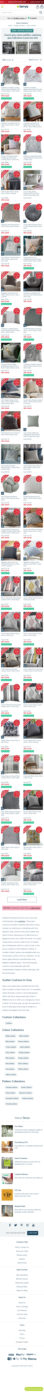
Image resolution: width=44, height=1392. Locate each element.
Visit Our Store (22, 1314)
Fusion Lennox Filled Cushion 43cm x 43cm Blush (32, 634)
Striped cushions (27, 1098)
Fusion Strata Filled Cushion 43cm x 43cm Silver (32, 813)
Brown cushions (23, 1042)
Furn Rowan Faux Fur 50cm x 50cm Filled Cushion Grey (10, 434)
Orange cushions (24, 1053)
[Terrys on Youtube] (33, 1226)
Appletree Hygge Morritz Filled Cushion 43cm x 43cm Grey (32, 564)
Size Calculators (22, 1275)
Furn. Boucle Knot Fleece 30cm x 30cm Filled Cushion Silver (10, 498)
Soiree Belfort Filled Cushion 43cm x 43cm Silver (32, 884)
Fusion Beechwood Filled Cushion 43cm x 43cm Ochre (10, 670)
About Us (22, 1303)
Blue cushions (10, 1042)
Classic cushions (26, 1087)
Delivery (22, 1259)
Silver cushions (23, 1064)
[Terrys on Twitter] (16, 1226)
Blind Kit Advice (22, 1279)
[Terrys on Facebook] (10, 1226)
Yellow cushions (11, 1075)
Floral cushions (10, 1093)
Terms (22, 1334)
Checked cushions (11, 1087)
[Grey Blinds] (35, 48)
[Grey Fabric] (8, 48)
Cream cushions (11, 1047)
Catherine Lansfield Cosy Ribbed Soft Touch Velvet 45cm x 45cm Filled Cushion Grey (32, 126)
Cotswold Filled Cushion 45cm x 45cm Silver (33, 777)
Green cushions (25, 1047)
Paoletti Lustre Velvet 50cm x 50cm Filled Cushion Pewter (10, 225)
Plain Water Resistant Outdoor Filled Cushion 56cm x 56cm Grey (10, 813)
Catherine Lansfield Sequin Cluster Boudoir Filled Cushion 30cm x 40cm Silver (10, 330)
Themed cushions (11, 1104)
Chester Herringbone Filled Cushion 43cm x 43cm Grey (10, 884)
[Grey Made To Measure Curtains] (22, 48)
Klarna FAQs (22, 1263)
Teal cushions (10, 1069)
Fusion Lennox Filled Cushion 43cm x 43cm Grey (32, 706)
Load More (22, 899)
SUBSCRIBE (32, 1233)
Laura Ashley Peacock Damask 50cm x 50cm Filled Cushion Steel (10, 467)
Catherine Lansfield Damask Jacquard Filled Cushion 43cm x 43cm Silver (32, 158)
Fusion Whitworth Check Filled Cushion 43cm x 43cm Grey (11, 706)
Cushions (9, 1023)
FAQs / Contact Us (22, 1247)
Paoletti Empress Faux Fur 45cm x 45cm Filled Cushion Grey (32, 498)
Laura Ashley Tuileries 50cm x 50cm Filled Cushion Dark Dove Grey (10, 259)
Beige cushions (10, 1036)
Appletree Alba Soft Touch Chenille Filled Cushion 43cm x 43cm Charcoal (10, 564)
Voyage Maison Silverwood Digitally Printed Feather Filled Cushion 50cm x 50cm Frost (10, 531)
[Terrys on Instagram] (27, 1226)
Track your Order (22, 1251)
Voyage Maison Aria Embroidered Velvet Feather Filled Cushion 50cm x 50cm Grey (32, 260)
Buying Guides (22, 1286)
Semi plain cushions (12, 1098)
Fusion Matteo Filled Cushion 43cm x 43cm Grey (10, 634)
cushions (21, 921)
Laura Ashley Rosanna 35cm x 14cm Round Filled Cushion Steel (32, 226)
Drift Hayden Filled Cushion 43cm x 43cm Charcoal (10, 193)
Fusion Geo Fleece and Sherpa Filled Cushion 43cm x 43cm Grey (33, 531)
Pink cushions (10, 1058)
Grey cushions (10, 1053)
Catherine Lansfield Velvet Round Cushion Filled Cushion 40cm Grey (32, 295)
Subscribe (22, 1318)
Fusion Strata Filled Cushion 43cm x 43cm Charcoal (32, 741)
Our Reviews (22, 1310)
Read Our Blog (22, 1290)
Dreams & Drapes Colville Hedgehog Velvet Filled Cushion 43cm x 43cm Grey (10, 158)
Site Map (22, 1330)
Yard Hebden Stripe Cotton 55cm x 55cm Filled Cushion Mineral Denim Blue (10, 402)
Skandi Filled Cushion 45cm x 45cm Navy (10, 741)
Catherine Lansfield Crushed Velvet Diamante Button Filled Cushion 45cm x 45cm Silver (10, 89)
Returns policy (22, 1255)
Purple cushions (23, 1058)
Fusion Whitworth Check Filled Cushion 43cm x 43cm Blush (11, 599)
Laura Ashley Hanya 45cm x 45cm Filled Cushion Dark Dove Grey (32, 467)
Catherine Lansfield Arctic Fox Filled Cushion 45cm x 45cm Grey (10, 125)
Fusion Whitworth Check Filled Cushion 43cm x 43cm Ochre (33, 670)
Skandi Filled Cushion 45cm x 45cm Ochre (32, 848)
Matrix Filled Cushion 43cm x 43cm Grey (10, 848)
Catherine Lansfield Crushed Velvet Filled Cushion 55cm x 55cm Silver (32, 366)
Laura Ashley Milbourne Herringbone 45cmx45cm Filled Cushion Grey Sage (31, 434)
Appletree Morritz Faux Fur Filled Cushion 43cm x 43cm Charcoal (10, 295)
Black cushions (24, 1036)
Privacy (22, 1338)
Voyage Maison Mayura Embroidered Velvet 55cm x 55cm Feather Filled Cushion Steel (10, 367)
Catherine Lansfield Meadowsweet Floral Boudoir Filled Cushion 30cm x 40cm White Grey (32, 90)
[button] (35, 60)
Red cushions (10, 1064)
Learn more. (35, 908)
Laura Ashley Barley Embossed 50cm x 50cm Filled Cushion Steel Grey (31, 193)
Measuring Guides (22, 1283)
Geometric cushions (25, 1093)
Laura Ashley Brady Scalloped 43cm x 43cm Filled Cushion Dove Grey (33, 402)
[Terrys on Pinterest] (21, 1226)
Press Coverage (22, 1306)
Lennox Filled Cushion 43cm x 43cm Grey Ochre (33, 599)
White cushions (23, 1069)
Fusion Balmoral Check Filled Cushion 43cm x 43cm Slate (10, 777)
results (7, 60)
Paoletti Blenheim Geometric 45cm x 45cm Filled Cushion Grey (32, 330)
